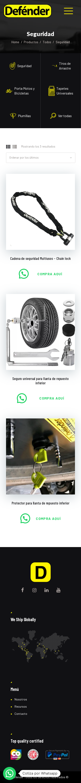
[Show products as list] (15, 146)
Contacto (20, 713)
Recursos (20, 706)
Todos (47, 42)
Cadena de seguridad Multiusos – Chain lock (40, 258)
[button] (9, 773)
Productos (31, 42)
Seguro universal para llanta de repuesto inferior (40, 381)
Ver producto (40, 211)
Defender (18, 777)
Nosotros (20, 699)
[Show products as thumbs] (8, 146)
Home (15, 42)
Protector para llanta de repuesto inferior (40, 503)
